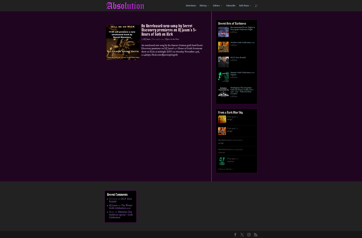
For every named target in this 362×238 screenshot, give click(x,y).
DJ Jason (146, 39)
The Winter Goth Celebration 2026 (120, 207)
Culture (216, 6)
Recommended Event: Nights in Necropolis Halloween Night (242, 28)
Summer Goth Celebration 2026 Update (242, 74)
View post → (232, 117)
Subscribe (230, 6)
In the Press (174, 39)
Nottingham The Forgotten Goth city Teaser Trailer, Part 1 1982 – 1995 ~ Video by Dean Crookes (242, 91)
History (203, 6)
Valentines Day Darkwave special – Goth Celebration (121, 215)
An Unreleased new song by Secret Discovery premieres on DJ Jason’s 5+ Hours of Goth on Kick (169, 30)
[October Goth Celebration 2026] (223, 47)
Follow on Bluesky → (226, 169)
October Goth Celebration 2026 (242, 43)
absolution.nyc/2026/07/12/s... (230, 140)
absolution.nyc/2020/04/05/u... (231, 149)
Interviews (191, 6)
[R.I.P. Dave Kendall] (223, 62)
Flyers (167, 39)
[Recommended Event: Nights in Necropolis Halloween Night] (223, 32)
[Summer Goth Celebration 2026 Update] (223, 77)
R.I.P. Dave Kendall (238, 58)
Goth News (244, 6)
